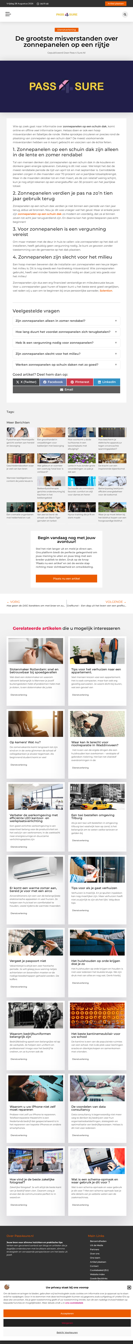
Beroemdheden (98, 1241)
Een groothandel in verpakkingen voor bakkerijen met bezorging (50, 442)
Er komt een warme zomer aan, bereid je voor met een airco (33, 889)
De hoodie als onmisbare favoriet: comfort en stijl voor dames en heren (81, 491)
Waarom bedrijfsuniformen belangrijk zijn (30, 1035)
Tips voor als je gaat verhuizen (94, 888)
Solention (106, 290)
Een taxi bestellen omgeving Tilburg (92, 816)
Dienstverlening (66, 29)
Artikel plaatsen (98, 1262)
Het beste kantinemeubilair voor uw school (95, 1035)
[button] (129, 1287)
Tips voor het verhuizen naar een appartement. (96, 671)
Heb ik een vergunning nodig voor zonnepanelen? (66, 342)
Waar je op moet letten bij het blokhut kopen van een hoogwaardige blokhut (112, 517)
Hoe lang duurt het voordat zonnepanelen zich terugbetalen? (66, 332)
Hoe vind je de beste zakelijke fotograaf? (32, 1181)
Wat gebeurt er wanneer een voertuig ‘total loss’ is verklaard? (50, 468)
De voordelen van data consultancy (88, 1108)
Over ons (94, 1253)
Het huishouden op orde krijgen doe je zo (95, 962)
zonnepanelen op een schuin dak (40, 214)
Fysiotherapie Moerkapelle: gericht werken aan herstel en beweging (20, 442)
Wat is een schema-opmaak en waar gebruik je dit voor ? (94, 1181)
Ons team (95, 1257)
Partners (94, 1249)
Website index (97, 1274)
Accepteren (67, 1313)
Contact (94, 1266)
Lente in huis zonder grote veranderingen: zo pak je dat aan (81, 468)
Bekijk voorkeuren (67, 1332)
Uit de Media (96, 1245)
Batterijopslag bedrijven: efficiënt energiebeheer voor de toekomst (111, 491)
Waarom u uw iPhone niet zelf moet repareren (32, 1108)
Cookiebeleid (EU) (99, 1270)
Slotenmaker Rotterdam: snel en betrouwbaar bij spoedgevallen (34, 671)
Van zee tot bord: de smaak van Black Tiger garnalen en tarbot (48, 517)
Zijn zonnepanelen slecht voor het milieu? (66, 353)
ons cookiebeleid (74, 1303)
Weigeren (67, 1323)
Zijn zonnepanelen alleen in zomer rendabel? (66, 320)
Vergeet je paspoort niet (28, 961)
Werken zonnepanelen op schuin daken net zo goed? (66, 364)
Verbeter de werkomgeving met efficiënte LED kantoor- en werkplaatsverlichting (34, 818)
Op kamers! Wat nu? (25, 742)
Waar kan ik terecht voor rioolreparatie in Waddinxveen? (94, 743)
